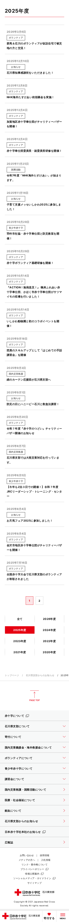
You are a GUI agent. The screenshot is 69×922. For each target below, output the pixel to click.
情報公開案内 (32, 873)
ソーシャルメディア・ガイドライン (32, 878)
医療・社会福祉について (20, 800)
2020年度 (49, 652)
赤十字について (14, 715)
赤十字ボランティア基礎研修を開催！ (30, 262)
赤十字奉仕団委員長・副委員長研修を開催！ (34, 150)
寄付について (13, 736)
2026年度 (49, 618)
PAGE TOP (34, 695)
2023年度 (19, 641)
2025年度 (19, 630)
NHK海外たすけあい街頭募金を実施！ (30, 97)
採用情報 (44, 855)
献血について (13, 810)
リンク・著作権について (34, 864)
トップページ (12, 675)
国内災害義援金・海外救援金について (28, 747)
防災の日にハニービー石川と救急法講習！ (33, 404)
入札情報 (45, 859)
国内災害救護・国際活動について (25, 789)
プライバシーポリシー (32, 869)
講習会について (14, 779)
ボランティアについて (18, 758)
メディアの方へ (27, 859)
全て (20, 618)
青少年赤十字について (18, 768)
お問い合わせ (27, 855)
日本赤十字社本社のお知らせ (23, 831)
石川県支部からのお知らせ (40, 675)
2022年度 (49, 641)
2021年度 (19, 652)
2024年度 (49, 630)
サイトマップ (34, 882)
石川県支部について (17, 726)
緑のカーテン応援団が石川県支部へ (29, 379)
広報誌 (9, 842)
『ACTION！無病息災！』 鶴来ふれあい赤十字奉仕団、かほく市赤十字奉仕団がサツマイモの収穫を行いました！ (34, 292)
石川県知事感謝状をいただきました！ (30, 72)
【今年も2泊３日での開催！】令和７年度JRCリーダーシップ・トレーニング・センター (34, 491)
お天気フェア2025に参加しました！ (30, 520)
